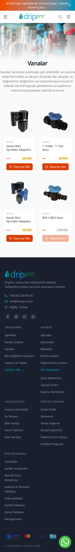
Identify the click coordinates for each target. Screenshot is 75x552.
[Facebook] (8, 317)
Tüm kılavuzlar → (52, 369)
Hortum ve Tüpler (16, 363)
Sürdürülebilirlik (51, 430)
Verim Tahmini (14, 430)
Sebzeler (46, 335)
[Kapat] (69, 5)
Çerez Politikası (14, 512)
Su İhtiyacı (11, 416)
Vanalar (9, 349)
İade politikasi (14, 498)
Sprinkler (10, 335)
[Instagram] (16, 317)
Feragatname (13, 519)
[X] (25, 317)
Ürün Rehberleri (51, 378)
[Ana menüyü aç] (5, 17)
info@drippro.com (21, 301)
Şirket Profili (48, 409)
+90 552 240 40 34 (21, 295)
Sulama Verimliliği (16, 409)
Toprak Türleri (49, 385)
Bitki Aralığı (12, 423)
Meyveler (46, 349)
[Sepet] (68, 16)
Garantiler (11, 461)
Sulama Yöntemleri (53, 392)
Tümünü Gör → (14, 369)
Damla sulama (14, 342)
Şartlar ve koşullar (16, 468)
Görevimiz (47, 416)
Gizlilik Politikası (15, 505)
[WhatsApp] (65, 542)
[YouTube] (33, 317)
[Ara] (60, 16)
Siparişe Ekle (22, 166)
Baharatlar (47, 342)
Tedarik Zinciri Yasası (54, 437)
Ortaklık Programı (52, 444)
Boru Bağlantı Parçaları (19, 356)
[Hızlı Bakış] (9, 110)
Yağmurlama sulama (54, 363)
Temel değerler (50, 423)
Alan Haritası (13, 437)
